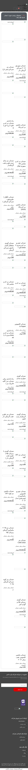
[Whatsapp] (11, 3)
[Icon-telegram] (15, 3)
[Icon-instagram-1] (19, 3)
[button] (2, 2)
